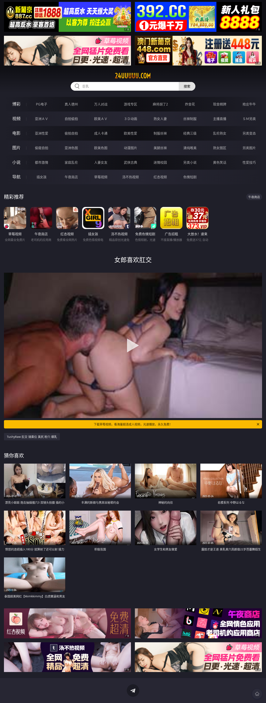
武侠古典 (130, 162)
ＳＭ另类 (249, 118)
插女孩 (42, 177)
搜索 (187, 86)
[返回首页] (257, 694)
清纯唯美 (190, 148)
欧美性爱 (130, 133)
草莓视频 (100, 177)
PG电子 (41, 104)
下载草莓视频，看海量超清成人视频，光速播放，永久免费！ (133, 424)
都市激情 (41, 162)
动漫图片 (130, 148)
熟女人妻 (160, 118)
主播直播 (219, 118)
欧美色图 (100, 148)
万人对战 (100, 104)
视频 (16, 118)
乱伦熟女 (219, 133)
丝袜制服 (190, 118)
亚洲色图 (71, 148)
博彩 (16, 104)
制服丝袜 (160, 133)
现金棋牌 (219, 104)
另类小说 (190, 162)
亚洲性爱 (41, 133)
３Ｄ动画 (130, 118)
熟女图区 (219, 148)
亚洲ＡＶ (41, 118)
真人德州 (71, 104)
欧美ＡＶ (100, 118)
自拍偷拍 (71, 118)
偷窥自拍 (41, 148)
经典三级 (190, 133)
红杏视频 (160, 177)
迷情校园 (160, 162)
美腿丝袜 (160, 148)
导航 (16, 177)
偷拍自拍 (71, 133)
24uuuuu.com (133, 76)
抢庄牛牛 (249, 104)
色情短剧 (190, 177)
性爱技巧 (249, 162)
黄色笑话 (219, 162)
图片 (16, 148)
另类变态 (249, 133)
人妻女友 (100, 162)
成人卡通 (100, 133)
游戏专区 (130, 104)
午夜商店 (71, 177)
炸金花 (190, 104)
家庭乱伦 (71, 162)
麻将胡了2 (160, 104)
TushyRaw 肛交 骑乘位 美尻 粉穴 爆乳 (32, 437)
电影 (16, 133)
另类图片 (249, 148)
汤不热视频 (130, 177)
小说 (16, 162)
